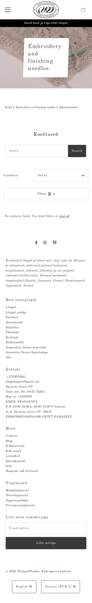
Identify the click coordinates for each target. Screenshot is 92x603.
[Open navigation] (7, 10)
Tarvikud (12, 317)
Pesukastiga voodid (46, 563)
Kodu (8, 107)
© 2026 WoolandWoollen (22, 571)
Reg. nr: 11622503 (19, 396)
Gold (9, 466)
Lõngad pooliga (16, 312)
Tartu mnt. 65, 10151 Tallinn (25, 391)
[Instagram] (45, 242)
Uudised (11, 436)
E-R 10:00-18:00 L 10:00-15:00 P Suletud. (36, 406)
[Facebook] (36, 242)
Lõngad (11, 307)
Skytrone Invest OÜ (19, 386)
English (22, 586)
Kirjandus (12, 327)
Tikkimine (12, 332)
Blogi (9, 441)
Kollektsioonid (15, 446)
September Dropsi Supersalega (27, 352)
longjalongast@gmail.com (22, 381)
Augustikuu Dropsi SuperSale (26, 347)
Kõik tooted (13, 451)
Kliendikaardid (15, 461)
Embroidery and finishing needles (35, 107)
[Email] (55, 244)
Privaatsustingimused (20, 505)
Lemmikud (13, 456)
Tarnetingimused (17, 495)
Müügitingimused (17, 490)
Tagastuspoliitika (17, 500)
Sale (8, 357)
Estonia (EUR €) (59, 586)
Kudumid (12, 337)
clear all (64, 216)
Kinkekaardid (15, 342)
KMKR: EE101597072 (21, 401)
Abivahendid (14, 322)
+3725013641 (16, 376)
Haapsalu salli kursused (22, 471)
